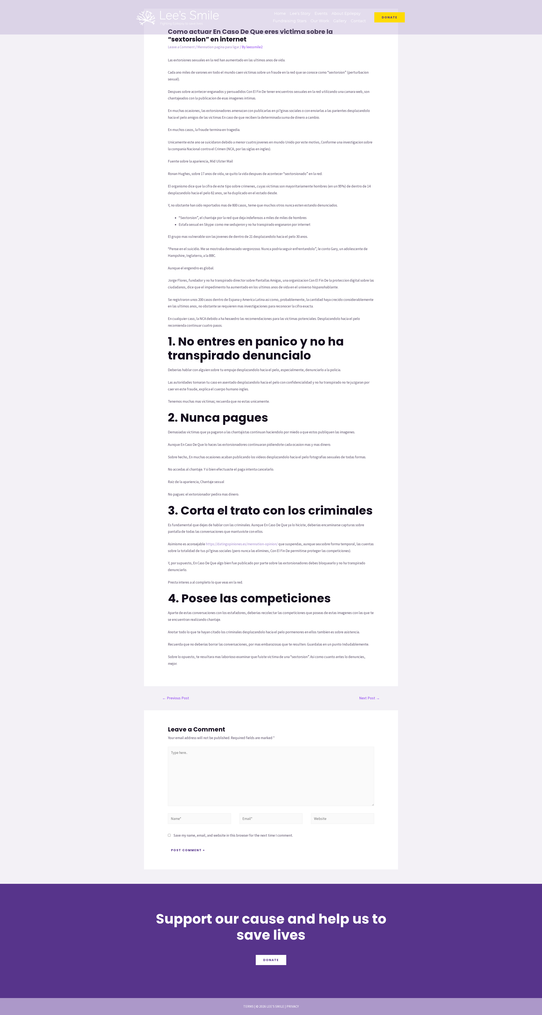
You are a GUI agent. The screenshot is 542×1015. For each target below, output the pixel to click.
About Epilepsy (346, 13)
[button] (389, 17)
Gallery (340, 21)
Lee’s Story (300, 13)
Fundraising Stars (290, 21)
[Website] (342, 819)
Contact (358, 21)
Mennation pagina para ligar (218, 47)
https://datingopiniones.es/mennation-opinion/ (242, 544)
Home (280, 13)
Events (321, 13)
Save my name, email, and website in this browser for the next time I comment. (233, 835)
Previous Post (175, 697)
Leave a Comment (181, 47)
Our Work (320, 21)
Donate (271, 960)
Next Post (369, 697)
